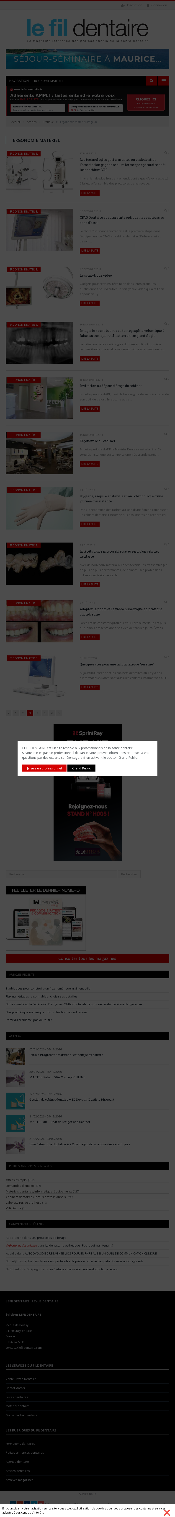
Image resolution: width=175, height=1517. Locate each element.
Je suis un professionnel (44, 768)
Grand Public (81, 768)
